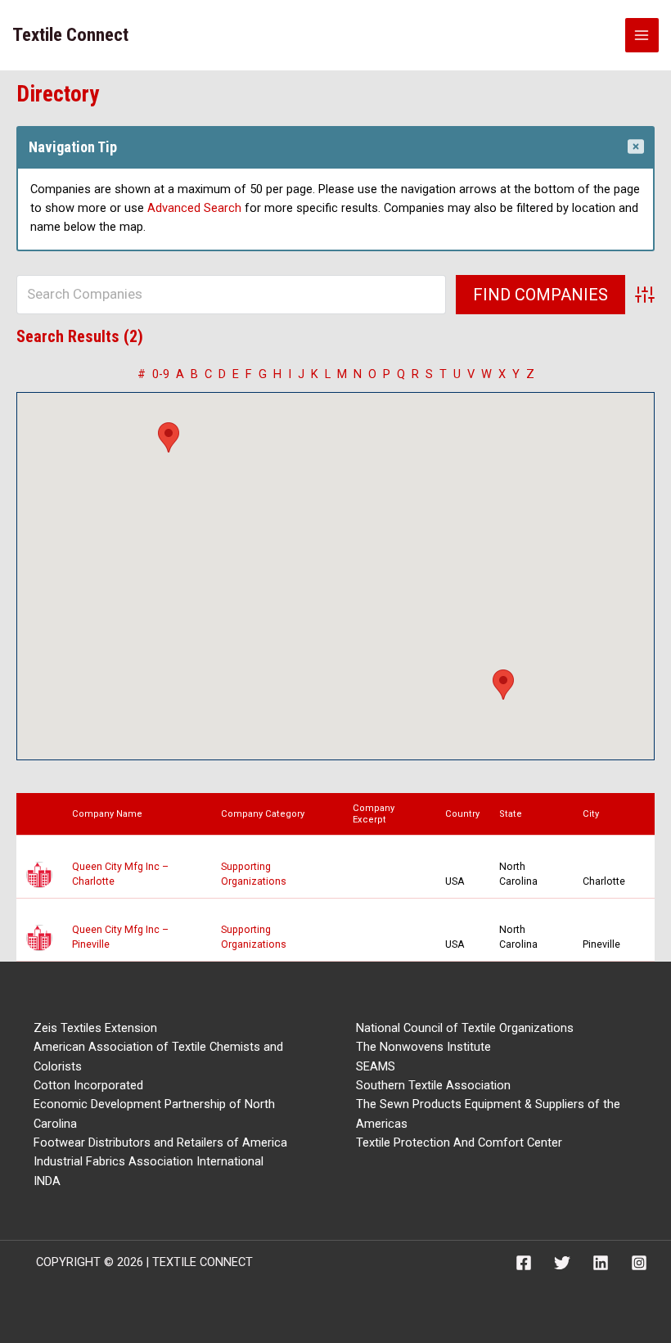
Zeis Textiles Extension (95, 1028)
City (594, 814)
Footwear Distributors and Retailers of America (160, 1142)
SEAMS (375, 1066)
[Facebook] (524, 1263)
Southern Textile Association (433, 1085)
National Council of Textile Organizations (465, 1028)
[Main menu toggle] (642, 35)
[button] (168, 437)
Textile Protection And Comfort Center (459, 1142)
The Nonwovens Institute (423, 1046)
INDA (47, 1181)
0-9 (160, 374)
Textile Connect (70, 35)
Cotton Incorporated (88, 1085)
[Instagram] (639, 1263)
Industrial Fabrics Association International (148, 1161)
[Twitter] (562, 1263)
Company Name (111, 814)
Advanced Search (194, 208)
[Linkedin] (600, 1263)
